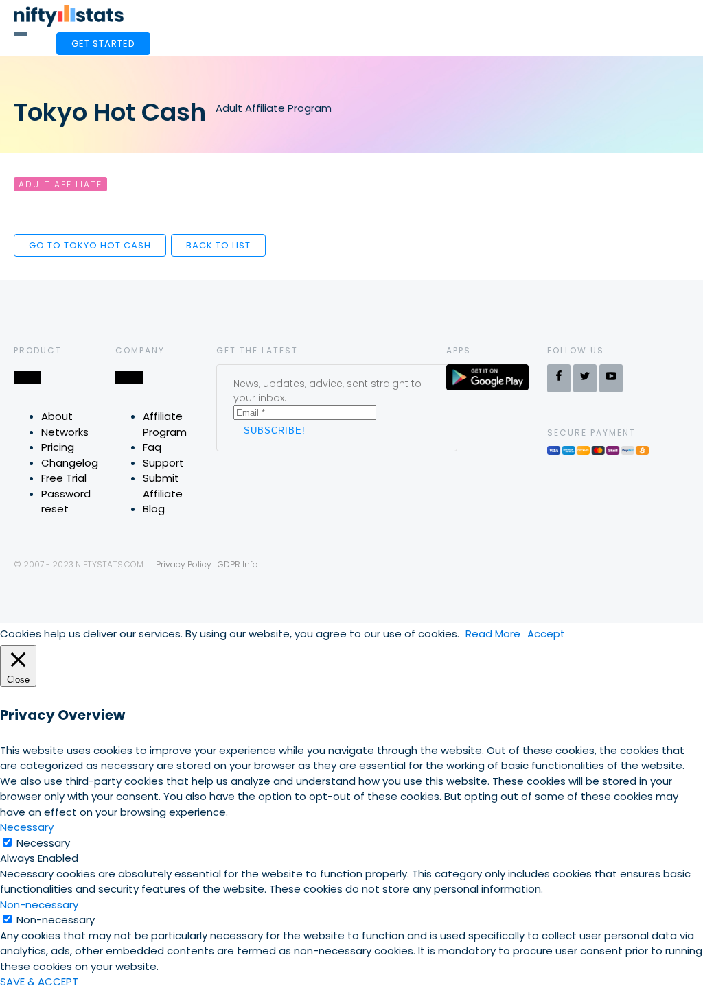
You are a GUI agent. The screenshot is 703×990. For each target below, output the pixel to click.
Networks (65, 432)
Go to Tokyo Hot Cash (90, 245)
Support (163, 463)
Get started (103, 43)
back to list (218, 245)
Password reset (66, 501)
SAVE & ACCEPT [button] (39, 981)
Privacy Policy (183, 564)
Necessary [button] (27, 827)
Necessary (43, 843)
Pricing (57, 447)
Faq (152, 447)
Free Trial (64, 478)
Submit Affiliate (163, 486)
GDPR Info (238, 564)
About (57, 416)
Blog (154, 509)
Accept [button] (546, 633)
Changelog (69, 463)
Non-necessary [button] (39, 904)
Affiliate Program (165, 424)
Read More (492, 633)
